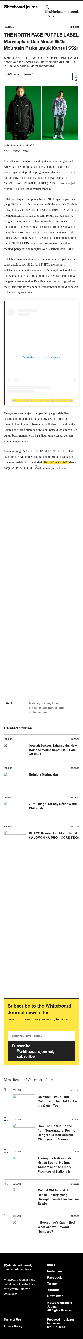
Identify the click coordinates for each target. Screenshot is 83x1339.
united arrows (38, 712)
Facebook (54, 1277)
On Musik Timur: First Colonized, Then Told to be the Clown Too (57, 1101)
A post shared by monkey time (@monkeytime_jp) (42, 400)
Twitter (52, 1283)
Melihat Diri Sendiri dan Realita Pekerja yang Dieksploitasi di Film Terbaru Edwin (58, 1197)
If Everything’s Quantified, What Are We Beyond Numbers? (56, 1226)
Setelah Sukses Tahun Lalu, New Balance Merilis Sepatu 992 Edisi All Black (53, 749)
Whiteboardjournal (20, 74)
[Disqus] (41, 535)
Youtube (53, 1289)
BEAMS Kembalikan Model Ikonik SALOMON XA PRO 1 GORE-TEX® (54, 835)
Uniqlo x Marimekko (43, 774)
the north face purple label (46, 707)
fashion (34, 703)
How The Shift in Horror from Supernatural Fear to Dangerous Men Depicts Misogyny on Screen (56, 1132)
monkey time (49, 703)
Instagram (54, 1271)
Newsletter (55, 1296)
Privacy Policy (13, 1326)
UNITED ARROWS (56, 462)
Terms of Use (12, 1319)
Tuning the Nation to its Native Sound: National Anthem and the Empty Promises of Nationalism (55, 1165)
